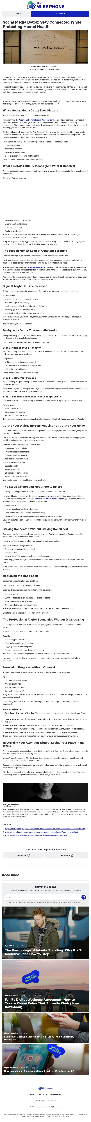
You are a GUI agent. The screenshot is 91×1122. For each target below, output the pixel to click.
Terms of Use (51, 1100)
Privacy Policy (76, 902)
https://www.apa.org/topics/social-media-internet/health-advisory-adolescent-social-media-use (45, 829)
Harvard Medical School (46, 499)
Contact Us (55, 1095)
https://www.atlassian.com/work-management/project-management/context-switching (41, 832)
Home (33, 1095)
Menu (18, 13)
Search (62, 13)
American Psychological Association (36, 120)
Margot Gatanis (37, 69)
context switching (36, 267)
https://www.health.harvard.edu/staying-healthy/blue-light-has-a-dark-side (36, 835)
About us (43, 1095)
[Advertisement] (45, 198)
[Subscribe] (83, 897)
